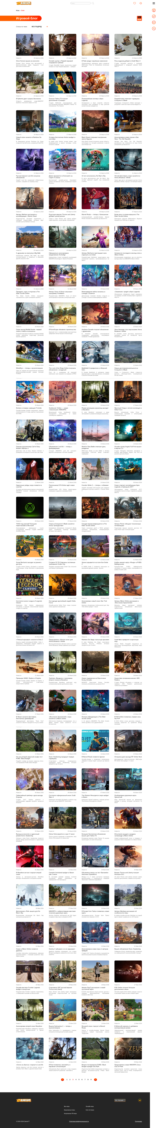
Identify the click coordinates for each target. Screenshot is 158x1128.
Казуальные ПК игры (70, 1113)
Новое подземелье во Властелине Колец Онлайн (94, 679)
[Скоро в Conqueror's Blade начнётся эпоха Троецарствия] (62, 508)
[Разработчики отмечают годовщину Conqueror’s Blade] (128, 82)
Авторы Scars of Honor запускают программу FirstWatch (60, 292)
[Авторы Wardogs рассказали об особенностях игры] (128, 895)
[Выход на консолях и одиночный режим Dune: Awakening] (30, 818)
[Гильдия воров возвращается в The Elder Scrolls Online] (95, 508)
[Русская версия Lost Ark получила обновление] (30, 160)
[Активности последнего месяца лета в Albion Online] (128, 237)
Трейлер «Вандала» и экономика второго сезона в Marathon (60, 679)
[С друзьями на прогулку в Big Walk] (30, 237)
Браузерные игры (69, 1110)
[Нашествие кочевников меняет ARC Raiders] (128, 662)
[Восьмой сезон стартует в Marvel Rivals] (95, 1010)
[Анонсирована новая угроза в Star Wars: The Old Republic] (128, 121)
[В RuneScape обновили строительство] (62, 313)
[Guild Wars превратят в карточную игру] (128, 623)
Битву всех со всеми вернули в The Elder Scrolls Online (126, 215)
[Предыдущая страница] (62, 1079)
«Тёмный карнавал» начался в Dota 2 (29, 639)
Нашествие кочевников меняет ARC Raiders (127, 679)
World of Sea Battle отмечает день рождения (94, 447)
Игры (17, 10)
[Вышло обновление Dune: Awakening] (128, 933)
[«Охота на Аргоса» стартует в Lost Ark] (30, 1048)
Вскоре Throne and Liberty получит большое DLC (126, 873)
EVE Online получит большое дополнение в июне (124, 988)
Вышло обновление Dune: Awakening (127, 949)
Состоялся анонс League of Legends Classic (29, 602)
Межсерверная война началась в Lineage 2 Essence (93, 292)
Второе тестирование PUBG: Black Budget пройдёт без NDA (94, 1065)
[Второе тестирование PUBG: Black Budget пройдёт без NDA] (95, 1048)
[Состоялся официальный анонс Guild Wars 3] (62, 779)
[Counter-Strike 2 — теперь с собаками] (95, 469)
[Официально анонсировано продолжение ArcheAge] (62, 237)
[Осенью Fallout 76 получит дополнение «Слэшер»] (62, 82)
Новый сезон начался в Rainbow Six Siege (28, 138)
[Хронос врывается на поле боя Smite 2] (95, 546)
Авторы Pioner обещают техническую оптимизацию (127, 524)
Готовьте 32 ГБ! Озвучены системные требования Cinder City (62, 563)
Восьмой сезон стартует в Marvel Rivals (93, 1027)
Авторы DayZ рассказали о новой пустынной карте (93, 988)
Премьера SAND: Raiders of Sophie (28, 678)
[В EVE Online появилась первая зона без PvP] (128, 701)
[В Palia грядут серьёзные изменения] (95, 45)
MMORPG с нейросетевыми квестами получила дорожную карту (62, 912)
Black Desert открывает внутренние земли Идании (94, 138)
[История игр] (140, 3)
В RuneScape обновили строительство (62, 329)
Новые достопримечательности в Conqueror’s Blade (126, 369)
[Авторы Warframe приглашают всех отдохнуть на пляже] (95, 237)
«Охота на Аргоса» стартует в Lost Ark (29, 1065)
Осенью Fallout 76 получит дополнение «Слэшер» (58, 99)
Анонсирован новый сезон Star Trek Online (94, 602)
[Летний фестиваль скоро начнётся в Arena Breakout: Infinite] (128, 160)
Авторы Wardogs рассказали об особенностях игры (125, 912)
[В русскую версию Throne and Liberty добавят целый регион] (62, 198)
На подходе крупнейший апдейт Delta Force (62, 602)
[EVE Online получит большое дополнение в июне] (128, 971)
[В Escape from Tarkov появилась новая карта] (95, 895)
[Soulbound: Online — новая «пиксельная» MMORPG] (62, 392)
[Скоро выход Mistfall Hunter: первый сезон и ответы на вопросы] (30, 313)
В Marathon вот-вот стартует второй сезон (28, 873)
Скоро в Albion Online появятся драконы (27, 950)
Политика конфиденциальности (79, 1121)
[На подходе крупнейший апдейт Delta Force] (62, 585)
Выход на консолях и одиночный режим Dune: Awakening (27, 835)
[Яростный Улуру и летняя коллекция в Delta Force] (128, 392)
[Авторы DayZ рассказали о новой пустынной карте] (95, 971)
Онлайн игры (90, 1106)
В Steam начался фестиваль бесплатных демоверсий (26, 717)
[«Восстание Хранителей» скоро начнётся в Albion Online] (62, 701)
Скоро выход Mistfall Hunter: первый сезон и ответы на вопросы (28, 330)
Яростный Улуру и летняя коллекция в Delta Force (128, 409)
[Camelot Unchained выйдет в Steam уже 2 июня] (62, 856)
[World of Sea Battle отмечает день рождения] (95, 430)
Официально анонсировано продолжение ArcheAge (59, 254)
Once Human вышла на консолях (27, 61)
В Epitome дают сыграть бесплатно (28, 99)
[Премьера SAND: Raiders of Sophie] (30, 662)
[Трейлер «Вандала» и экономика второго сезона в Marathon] (62, 662)
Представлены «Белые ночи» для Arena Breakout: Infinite (61, 640)
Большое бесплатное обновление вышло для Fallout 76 (94, 835)
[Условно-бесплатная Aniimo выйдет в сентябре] (62, 121)
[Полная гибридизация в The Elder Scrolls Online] (95, 701)
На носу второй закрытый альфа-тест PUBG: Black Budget (29, 757)
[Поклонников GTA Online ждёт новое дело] (62, 469)
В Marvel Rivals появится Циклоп (93, 757)
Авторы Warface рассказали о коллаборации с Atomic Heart (26, 215)
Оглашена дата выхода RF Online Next (128, 757)
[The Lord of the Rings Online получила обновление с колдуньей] (62, 352)
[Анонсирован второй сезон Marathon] (30, 1010)
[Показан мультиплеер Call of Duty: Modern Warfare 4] (30, 430)
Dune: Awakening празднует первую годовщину (61, 757)
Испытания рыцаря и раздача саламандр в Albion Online (125, 835)
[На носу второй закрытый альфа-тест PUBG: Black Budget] (30, 741)
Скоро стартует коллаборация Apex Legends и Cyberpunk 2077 (127, 486)
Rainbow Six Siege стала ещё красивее (95, 639)
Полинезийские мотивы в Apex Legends (92, 99)
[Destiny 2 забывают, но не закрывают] (62, 933)
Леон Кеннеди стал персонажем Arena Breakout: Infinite (128, 330)
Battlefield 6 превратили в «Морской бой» (94, 369)
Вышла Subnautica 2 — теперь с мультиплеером (60, 1027)
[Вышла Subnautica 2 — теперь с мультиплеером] (62, 1010)
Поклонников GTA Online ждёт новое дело (62, 486)
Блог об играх (90, 1110)
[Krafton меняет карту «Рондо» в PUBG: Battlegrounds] (128, 546)
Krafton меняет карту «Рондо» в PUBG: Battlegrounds (128, 563)
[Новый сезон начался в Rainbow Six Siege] (30, 121)
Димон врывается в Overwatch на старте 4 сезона (60, 176)
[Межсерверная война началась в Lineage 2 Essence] (95, 275)
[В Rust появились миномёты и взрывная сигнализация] (62, 1048)
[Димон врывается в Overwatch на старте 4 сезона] (62, 160)
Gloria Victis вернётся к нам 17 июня (61, 834)
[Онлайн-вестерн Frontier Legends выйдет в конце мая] (30, 971)
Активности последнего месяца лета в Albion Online (127, 254)
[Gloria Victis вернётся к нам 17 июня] (62, 818)
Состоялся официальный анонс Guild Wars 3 (62, 796)
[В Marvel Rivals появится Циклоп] (95, 741)
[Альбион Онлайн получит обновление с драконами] (95, 313)
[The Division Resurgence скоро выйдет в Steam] (95, 779)
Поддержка (138, 1121)
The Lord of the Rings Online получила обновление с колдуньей (62, 369)
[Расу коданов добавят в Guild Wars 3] (128, 45)
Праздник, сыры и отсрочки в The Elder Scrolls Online (28, 292)
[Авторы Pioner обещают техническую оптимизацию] (128, 508)
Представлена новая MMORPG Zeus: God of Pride (127, 1065)
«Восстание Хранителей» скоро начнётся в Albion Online (60, 717)
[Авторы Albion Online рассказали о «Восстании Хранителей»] (128, 585)
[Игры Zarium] (23, 2)
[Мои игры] (134, 3)
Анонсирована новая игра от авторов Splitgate (95, 950)
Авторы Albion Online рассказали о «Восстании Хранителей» (126, 602)
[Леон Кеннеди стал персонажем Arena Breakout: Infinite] (128, 313)
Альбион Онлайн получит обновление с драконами (95, 330)
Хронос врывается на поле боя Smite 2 (95, 563)
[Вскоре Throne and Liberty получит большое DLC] (128, 856)
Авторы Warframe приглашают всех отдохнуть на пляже (94, 254)
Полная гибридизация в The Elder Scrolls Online (94, 717)
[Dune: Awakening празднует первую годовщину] (62, 741)
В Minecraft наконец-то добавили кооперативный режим (126, 1027)
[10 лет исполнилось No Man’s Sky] (95, 160)
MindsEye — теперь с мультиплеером (29, 368)
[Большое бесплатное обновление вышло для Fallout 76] (95, 818)
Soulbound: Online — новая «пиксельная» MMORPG (58, 409)
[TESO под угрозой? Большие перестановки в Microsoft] (30, 508)
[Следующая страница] (95, 1079)
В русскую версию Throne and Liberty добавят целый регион (62, 215)
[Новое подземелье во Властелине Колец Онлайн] (95, 662)
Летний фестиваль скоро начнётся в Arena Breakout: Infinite (127, 176)
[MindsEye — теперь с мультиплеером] (30, 352)
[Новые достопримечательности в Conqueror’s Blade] (128, 352)
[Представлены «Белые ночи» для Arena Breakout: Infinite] (62, 623)
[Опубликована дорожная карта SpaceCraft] (128, 779)
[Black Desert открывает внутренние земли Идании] (95, 121)
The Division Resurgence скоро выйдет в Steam (95, 796)
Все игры (67, 1106)
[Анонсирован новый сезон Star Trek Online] (95, 585)
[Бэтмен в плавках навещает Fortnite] (30, 392)
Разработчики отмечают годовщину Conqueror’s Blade (127, 99)
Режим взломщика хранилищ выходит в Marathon (95, 409)
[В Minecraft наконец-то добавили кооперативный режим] (128, 1010)
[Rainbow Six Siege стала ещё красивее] (95, 623)
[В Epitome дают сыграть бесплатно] (30, 82)
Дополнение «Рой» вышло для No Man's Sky (28, 912)
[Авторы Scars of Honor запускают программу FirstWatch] (62, 275)
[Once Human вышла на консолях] (30, 45)
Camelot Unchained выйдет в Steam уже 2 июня (61, 873)
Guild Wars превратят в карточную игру (126, 640)
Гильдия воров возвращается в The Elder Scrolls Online (94, 524)
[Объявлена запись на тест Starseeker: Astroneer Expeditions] (95, 856)
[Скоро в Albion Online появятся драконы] (30, 933)
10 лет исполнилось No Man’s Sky (94, 176)
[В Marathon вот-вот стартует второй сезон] (30, 856)
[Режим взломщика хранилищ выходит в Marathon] (95, 392)
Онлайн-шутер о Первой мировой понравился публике (61, 61)
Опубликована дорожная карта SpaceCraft (125, 796)
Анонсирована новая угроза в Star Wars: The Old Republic (126, 138)
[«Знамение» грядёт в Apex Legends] (128, 275)
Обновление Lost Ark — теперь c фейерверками (60, 447)
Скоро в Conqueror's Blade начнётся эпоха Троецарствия (61, 524)
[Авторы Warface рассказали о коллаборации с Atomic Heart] (30, 198)
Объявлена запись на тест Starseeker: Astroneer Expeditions (95, 873)
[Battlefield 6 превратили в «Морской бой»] (95, 352)
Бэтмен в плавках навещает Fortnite (29, 408)
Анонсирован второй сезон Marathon (29, 1026)
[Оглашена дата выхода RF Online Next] (128, 741)
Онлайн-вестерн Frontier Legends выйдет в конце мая (28, 988)
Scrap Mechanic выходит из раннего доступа (28, 563)
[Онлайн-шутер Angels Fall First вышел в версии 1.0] (128, 430)
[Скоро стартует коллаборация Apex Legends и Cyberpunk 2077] (128, 469)
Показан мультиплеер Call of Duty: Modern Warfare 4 (28, 447)
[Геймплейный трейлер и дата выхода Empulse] (30, 779)
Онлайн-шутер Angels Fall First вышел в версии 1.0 (127, 447)
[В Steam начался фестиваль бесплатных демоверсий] (30, 701)
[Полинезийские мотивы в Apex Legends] (95, 82)
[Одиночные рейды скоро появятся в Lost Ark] (30, 469)
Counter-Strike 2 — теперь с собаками (95, 485)
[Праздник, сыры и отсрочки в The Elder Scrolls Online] (30, 275)
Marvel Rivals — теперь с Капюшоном (95, 214)
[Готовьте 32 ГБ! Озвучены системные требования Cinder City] (62, 546)
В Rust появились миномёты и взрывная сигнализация (59, 1065)
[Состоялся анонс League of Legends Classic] (30, 585)
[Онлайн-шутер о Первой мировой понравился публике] (62, 45)
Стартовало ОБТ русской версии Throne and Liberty (60, 988)
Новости (18, 58)
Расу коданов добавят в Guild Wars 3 (127, 61)
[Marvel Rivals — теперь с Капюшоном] (95, 198)
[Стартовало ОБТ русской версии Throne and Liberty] (62, 971)
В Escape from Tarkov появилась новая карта (95, 912)
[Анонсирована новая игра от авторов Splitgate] (95, 933)
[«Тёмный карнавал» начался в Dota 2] (30, 623)
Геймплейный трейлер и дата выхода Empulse (29, 796)
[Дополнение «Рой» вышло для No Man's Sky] (30, 895)
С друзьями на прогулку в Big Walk (28, 253)
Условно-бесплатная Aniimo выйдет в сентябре (62, 138)
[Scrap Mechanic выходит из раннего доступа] (30, 546)
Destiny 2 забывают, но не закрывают (62, 949)
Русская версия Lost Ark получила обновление (28, 176)
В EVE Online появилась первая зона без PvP (127, 717)
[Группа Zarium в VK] (139, 1100)
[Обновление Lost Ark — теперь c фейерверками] (62, 430)
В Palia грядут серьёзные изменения (94, 61)
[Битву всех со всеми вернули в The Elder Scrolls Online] (128, 198)
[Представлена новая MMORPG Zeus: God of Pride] (128, 1048)
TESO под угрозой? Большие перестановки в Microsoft (26, 524)
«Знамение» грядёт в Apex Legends (127, 292)
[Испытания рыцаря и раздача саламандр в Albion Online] (128, 818)
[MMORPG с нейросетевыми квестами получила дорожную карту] (62, 895)
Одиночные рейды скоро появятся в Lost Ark (29, 486)
